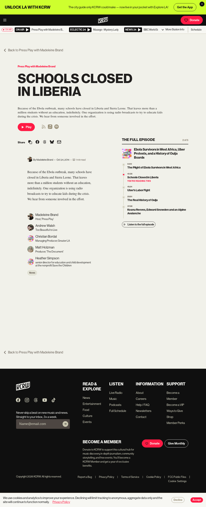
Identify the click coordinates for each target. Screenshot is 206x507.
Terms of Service (128, 476)
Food (86, 410)
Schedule (196, 29)
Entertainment (92, 403)
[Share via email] (59, 142)
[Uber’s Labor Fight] (124, 187)
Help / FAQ (142, 404)
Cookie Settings (177, 481)
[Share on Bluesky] (52, 142)
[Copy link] (30, 142)
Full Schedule (117, 411)
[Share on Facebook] (37, 142)
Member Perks (176, 423)
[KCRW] (23, 389)
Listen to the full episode (141, 224)
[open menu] (6, 20)
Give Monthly (176, 443)
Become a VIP (175, 404)
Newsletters (143, 411)
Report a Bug (85, 476)
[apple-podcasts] (50, 128)
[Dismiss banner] (202, 4)
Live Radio (115, 392)
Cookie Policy (151, 476)
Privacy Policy (104, 476)
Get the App (185, 7)
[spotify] (56, 128)
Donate (194, 20)
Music (113, 398)
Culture (87, 416)
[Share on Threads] (45, 142)
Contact (141, 417)
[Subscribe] (65, 424)
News (32, 272)
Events (87, 422)
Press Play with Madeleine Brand (37, 66)
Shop (170, 417)
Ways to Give (175, 411)
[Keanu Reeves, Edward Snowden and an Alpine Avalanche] (124, 207)
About (140, 392)
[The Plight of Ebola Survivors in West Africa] (124, 165)
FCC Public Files (175, 476)
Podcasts (115, 404)
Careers (141, 398)
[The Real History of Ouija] (124, 197)
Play (28, 127)
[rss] (43, 128)
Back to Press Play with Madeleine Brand (35, 50)
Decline (178, 500)
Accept (197, 500)
